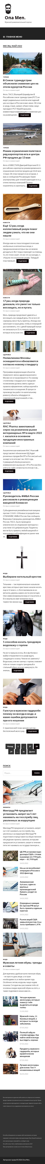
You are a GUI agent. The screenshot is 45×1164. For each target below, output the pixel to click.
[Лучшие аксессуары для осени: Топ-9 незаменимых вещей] (10, 1073)
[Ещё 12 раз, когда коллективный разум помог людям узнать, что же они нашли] (22, 208)
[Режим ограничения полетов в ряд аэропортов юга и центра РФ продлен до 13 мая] (22, 135)
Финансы (6, 807)
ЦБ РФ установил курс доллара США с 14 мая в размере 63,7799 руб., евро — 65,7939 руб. (31, 855)
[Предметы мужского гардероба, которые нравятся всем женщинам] (10, 1057)
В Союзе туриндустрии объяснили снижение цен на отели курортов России (20, 83)
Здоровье (7, 354)
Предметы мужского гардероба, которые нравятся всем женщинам (29, 1052)
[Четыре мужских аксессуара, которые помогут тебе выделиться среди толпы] (10, 1006)
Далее (32, 751)
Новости (6, 222)
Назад (10, 746)
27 (30, 746)
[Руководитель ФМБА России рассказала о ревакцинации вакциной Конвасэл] (22, 485)
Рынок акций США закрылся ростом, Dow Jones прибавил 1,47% (31, 922)
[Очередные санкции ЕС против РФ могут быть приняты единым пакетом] (10, 911)
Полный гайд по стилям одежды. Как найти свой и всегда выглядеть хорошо (29, 1036)
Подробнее (24, 115)
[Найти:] (22, 773)
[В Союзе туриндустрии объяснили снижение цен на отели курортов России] (22, 64)
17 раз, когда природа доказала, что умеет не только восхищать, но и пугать (21, 304)
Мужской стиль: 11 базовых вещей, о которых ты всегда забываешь (29, 1020)
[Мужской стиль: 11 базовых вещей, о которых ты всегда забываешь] (10, 1024)
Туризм (6, 77)
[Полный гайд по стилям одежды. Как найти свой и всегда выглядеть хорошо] (10, 1041)
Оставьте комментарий (11, 90)
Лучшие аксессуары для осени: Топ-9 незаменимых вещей (30, 1067)
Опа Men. (15, 18)
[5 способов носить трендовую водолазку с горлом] (22, 624)
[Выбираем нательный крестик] (22, 559)
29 (11, 751)
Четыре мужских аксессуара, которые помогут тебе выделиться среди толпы (30, 1002)
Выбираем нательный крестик (22, 576)
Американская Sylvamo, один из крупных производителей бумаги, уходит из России (28, 888)
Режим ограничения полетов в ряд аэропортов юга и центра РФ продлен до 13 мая (22, 154)
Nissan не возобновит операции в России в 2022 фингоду (30, 870)
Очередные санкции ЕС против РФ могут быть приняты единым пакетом (31, 907)
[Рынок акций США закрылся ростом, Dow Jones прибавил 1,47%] (10, 928)
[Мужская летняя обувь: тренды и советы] (22, 957)
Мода (5, 573)
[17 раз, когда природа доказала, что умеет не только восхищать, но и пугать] (22, 283)
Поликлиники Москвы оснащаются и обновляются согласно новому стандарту (20, 361)
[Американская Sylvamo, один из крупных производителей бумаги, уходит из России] (10, 890)
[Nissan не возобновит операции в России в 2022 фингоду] (10, 876)
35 (24, 751)
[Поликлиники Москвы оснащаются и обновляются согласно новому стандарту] (22, 347)
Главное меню (14, 37)
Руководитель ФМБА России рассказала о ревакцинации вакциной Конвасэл (21, 499)
